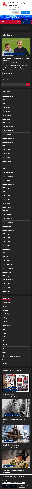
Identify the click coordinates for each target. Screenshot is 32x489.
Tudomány (5, 360)
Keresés (5, 80)
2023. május (6, 245)
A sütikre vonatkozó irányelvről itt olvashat (13, 482)
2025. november (7, 130)
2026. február (6, 119)
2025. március (6, 161)
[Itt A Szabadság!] (16, 383)
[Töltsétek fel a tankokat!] (16, 434)
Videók (4, 364)
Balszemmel (6, 302)
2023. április (6, 249)
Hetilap (4, 318)
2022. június (6, 287)
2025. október (6, 134)
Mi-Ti (4, 341)
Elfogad (5, 486)
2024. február (6, 211)
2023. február (6, 257)
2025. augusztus (7, 142)
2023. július (6, 238)
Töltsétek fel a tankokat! (11, 445)
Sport (23, 54)
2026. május (6, 108)
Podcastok (5, 344)
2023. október (6, 226)
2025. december (7, 127)
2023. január (6, 260)
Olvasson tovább (9, 73)
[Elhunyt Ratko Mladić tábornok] (16, 408)
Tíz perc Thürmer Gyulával (11, 356)
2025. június (6, 150)
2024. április (6, 203)
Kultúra (5, 337)
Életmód (12, 54)
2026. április (6, 111)
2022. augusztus (7, 280)
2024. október (6, 180)
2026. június (6, 104)
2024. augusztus (7, 188)
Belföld (6, 54)
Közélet (18, 54)
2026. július (6, 100)
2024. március (6, 207)
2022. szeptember (8, 276)
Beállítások (21, 486)
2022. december (7, 264)
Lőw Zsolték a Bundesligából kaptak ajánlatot (16, 47)
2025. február (6, 165)
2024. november (7, 176)
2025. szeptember (8, 138)
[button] (2, 22)
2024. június (6, 195)
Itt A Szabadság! (8, 394)
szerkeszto (7, 62)
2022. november (7, 268)
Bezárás (15, 12)
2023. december (7, 218)
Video (28, 22)
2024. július (6, 192)
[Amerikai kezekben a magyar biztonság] (16, 459)
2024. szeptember (8, 184)
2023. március (6, 253)
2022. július (6, 283)
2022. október (6, 272)
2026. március (6, 115)
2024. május (6, 199)
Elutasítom (13, 486)
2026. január (6, 123)
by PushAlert (4, 14)
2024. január (6, 215)
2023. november (7, 222)
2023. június (6, 241)
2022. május (6, 291)
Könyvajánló (6, 325)
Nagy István (7, 396)
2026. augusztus (7, 96)
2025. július (6, 146)
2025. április (6, 157)
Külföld (4, 333)
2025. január (6, 169)
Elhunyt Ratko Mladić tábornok (13, 420)
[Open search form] (18, 22)
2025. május (6, 153)
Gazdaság (5, 314)
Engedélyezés (25, 12)
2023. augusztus (7, 234)
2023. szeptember (8, 230)
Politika (5, 348)
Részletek (4, 480)
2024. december (7, 173)
